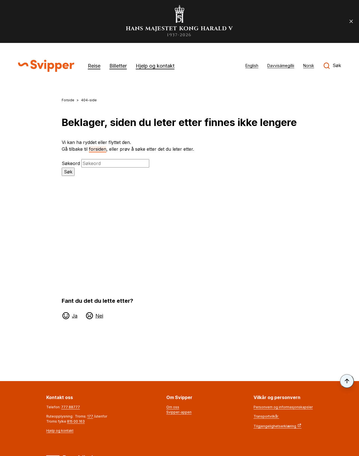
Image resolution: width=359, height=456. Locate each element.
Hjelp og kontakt (59, 430)
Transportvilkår (266, 416)
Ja (74, 316)
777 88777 (70, 407)
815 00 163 (76, 421)
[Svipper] (46, 66)
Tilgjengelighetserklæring (275, 426)
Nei (99, 316)
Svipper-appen (179, 412)
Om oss (172, 407)
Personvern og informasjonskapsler (283, 407)
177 (90, 416)
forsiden (97, 149)
